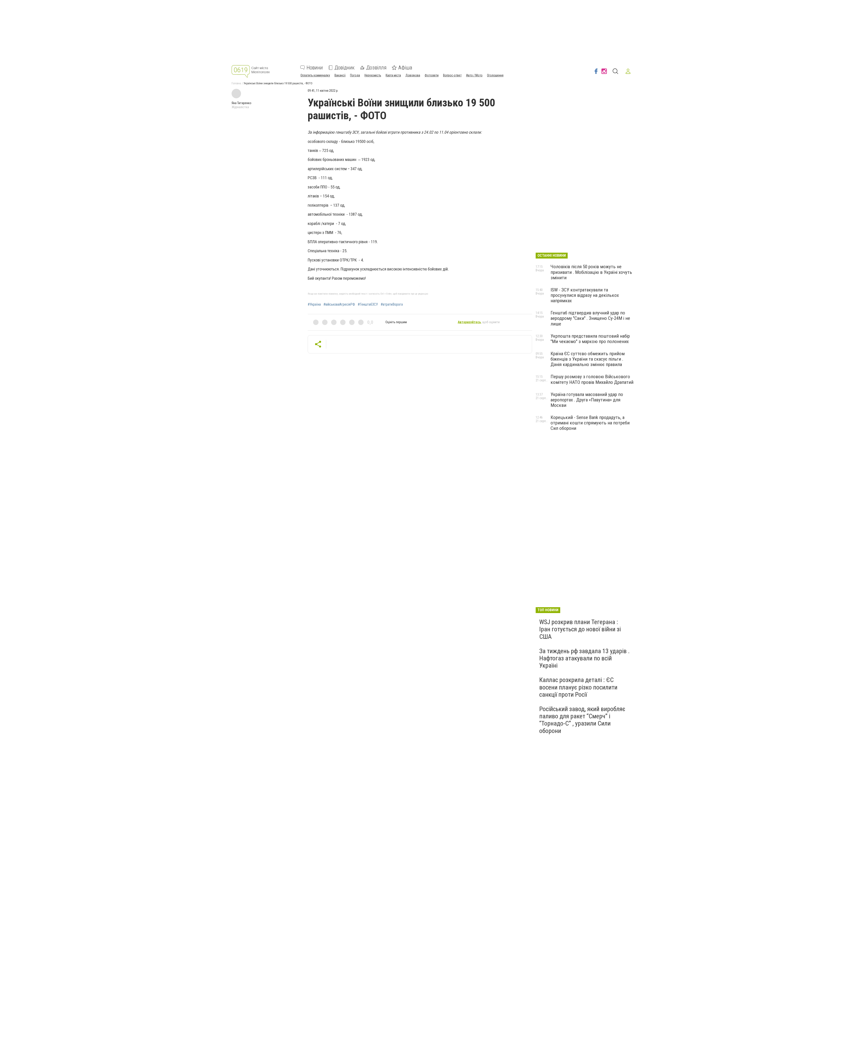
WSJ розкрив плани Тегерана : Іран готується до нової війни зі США (580, 629)
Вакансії (340, 75)
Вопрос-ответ (452, 75)
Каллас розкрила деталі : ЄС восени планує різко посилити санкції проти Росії (578, 687)
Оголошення (495, 75)
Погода (355, 75)
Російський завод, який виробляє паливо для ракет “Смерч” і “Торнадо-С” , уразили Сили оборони (582, 720)
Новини (315, 67)
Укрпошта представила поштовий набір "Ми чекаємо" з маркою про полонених (590, 338)
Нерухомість (372, 75)
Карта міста (393, 75)
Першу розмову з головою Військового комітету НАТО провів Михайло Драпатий (592, 379)
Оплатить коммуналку (315, 75)
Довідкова (412, 75)
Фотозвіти (432, 75)
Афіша (405, 67)
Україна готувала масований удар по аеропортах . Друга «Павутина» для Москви (587, 400)
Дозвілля (376, 67)
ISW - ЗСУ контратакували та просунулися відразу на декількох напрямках (585, 295)
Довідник (345, 67)
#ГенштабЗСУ (368, 304)
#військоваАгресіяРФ (339, 304)
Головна (236, 83)
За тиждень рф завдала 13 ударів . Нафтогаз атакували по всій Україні (584, 658)
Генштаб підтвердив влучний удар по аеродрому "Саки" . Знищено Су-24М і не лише (590, 318)
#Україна (314, 304)
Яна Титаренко (241, 103)
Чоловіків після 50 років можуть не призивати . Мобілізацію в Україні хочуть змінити (591, 272)
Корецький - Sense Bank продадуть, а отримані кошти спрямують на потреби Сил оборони (590, 423)
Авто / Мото (474, 75)
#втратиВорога (392, 304)
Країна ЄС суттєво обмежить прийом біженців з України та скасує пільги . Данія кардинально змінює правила (588, 359)
